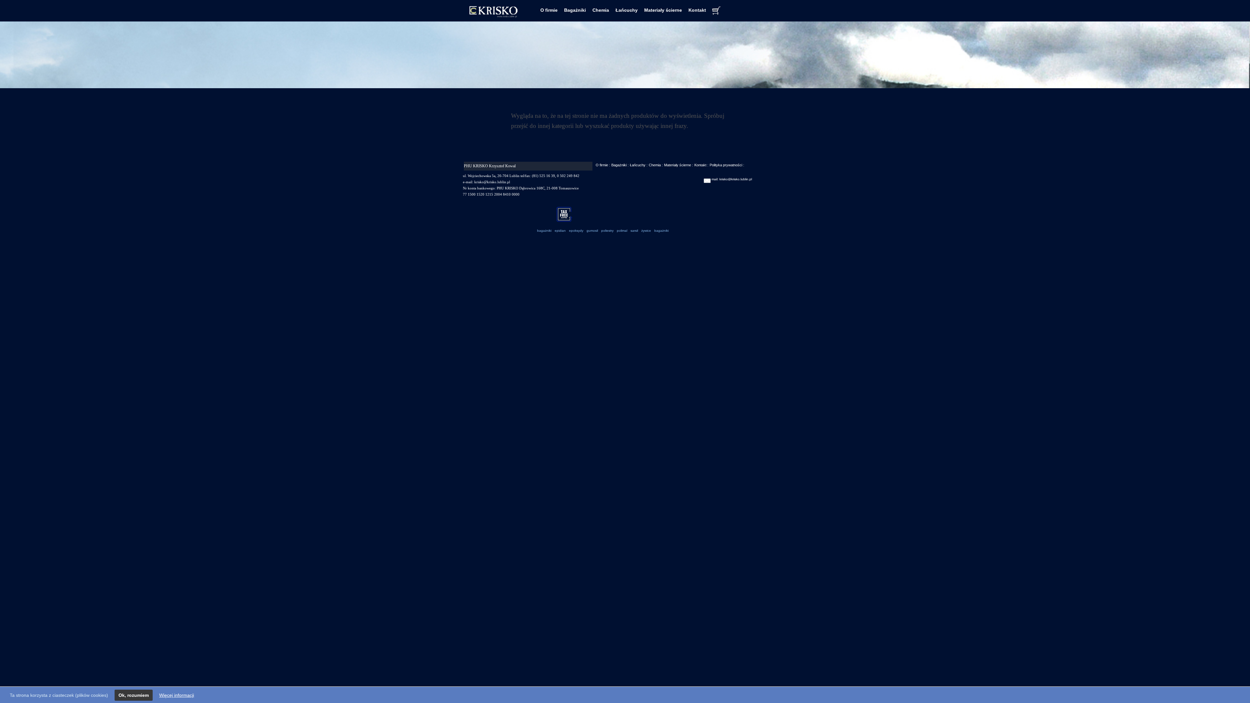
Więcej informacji (176, 695)
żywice (646, 230)
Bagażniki (575, 10)
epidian (560, 230)
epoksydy (576, 230)
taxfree (567, 214)
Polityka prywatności (726, 165)
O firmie (549, 10)
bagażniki (544, 230)
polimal (622, 230)
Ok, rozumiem (133, 695)
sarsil (634, 230)
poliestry (607, 230)
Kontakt (697, 10)
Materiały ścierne (663, 10)
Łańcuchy (627, 10)
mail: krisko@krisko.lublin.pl (732, 179)
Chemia (600, 10)
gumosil (592, 230)
